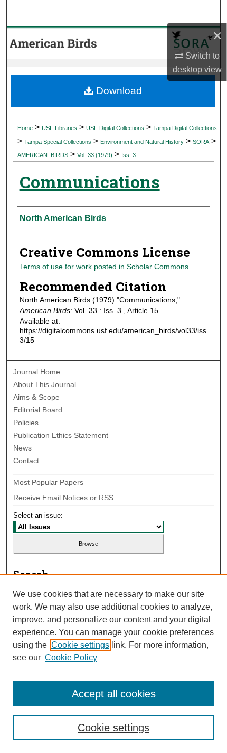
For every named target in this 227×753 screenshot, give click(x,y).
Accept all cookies (114, 694)
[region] (113, 663)
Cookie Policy (71, 657)
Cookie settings (80, 644)
